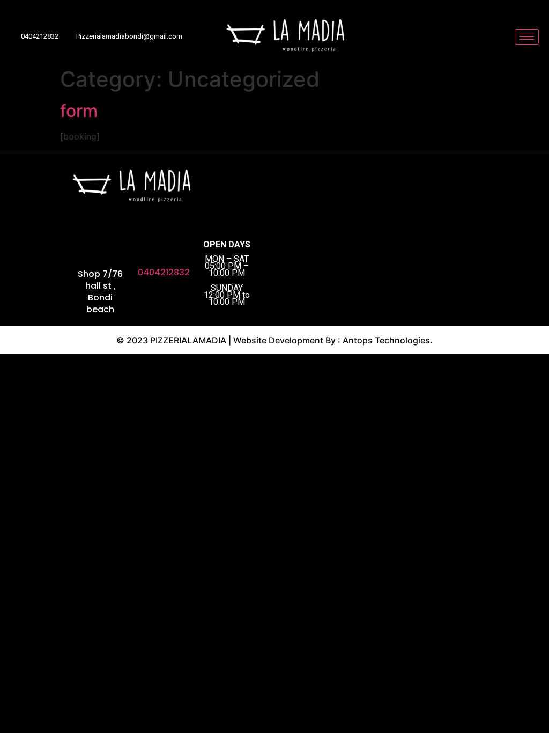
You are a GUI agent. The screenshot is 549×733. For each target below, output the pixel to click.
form (79, 110)
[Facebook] (31, 276)
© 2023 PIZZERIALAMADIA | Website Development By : (229, 340)
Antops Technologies (386, 340)
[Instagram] (49, 276)
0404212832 (164, 272)
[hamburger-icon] (527, 37)
